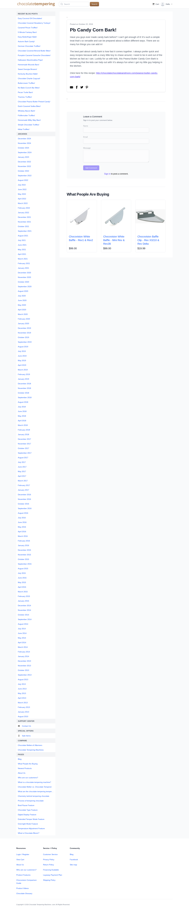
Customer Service (50, 854)
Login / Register (22, 854)
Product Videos (22, 888)
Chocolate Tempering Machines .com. (42, 905)
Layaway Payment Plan (52, 875)
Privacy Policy (48, 860)
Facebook (74, 860)
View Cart (20, 860)
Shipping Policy (49, 880)
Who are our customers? (26, 870)
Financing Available (51, 870)
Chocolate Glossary (24, 893)
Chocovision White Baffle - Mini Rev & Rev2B (114, 240)
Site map (73, 865)
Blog (71, 854)
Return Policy (48, 865)
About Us (20, 865)
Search (94, 4)
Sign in (107, 174)
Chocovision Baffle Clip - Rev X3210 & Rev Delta (148, 240)
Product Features (23, 875)
